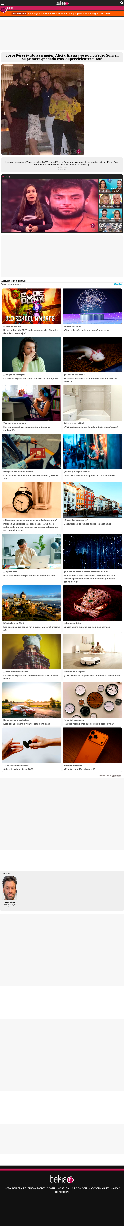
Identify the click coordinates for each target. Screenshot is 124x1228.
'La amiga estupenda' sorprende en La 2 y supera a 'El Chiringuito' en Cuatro (62, 13)
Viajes (105, 1188)
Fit (24, 1188)
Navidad (115, 1188)
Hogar (61, 1188)
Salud (69, 1188)
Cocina (51, 1188)
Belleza (17, 1188)
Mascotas (95, 1188)
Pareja (32, 1188)
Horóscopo (62, 1192)
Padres (41, 1188)
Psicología (80, 1188)
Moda (8, 1188)
